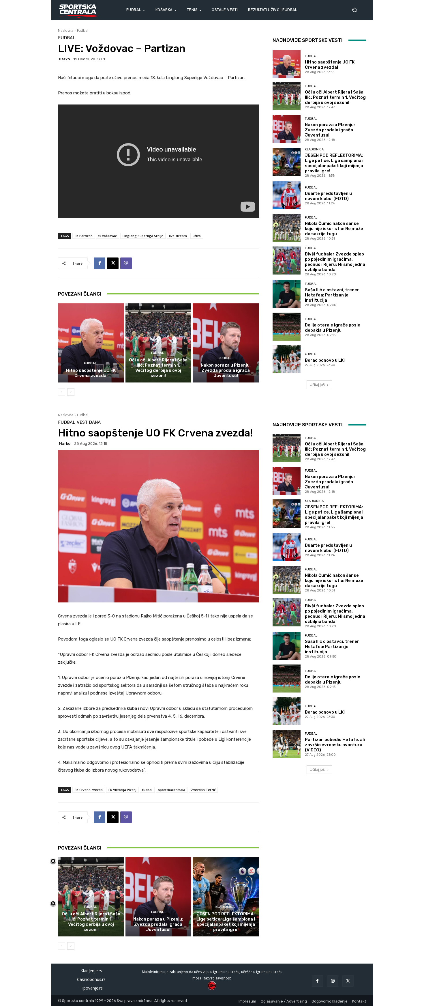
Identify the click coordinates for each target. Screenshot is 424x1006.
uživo (197, 236)
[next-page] (70, 392)
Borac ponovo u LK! (325, 360)
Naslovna (65, 30)
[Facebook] (99, 263)
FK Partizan (84, 236)
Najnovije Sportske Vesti (308, 40)
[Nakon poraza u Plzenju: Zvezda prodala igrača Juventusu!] (226, 342)
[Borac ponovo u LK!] (287, 359)
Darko (64, 59)
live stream (178, 236)
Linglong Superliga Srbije (143, 236)
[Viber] (126, 263)
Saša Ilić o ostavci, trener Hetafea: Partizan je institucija (332, 295)
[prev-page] (61, 392)
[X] (113, 263)
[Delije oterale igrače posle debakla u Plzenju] (287, 327)
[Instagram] (332, 981)
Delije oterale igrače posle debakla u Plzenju (332, 327)
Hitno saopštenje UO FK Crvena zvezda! (91, 373)
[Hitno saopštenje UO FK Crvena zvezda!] (91, 342)
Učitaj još (317, 384)
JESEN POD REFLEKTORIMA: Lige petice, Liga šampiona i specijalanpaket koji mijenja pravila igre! (334, 163)
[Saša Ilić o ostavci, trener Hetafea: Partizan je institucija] (287, 294)
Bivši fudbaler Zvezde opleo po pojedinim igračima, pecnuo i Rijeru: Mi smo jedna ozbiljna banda (335, 261)
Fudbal (82, 30)
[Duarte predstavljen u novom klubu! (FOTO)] (287, 195)
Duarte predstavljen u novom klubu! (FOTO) (328, 196)
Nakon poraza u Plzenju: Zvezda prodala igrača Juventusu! (226, 370)
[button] (357, 10)
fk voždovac (107, 236)
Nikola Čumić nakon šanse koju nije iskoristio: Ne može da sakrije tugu (334, 228)
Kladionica (314, 149)
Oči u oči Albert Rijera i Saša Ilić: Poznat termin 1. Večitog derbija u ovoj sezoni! (158, 367)
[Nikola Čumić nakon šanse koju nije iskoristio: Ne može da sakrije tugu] (287, 228)
